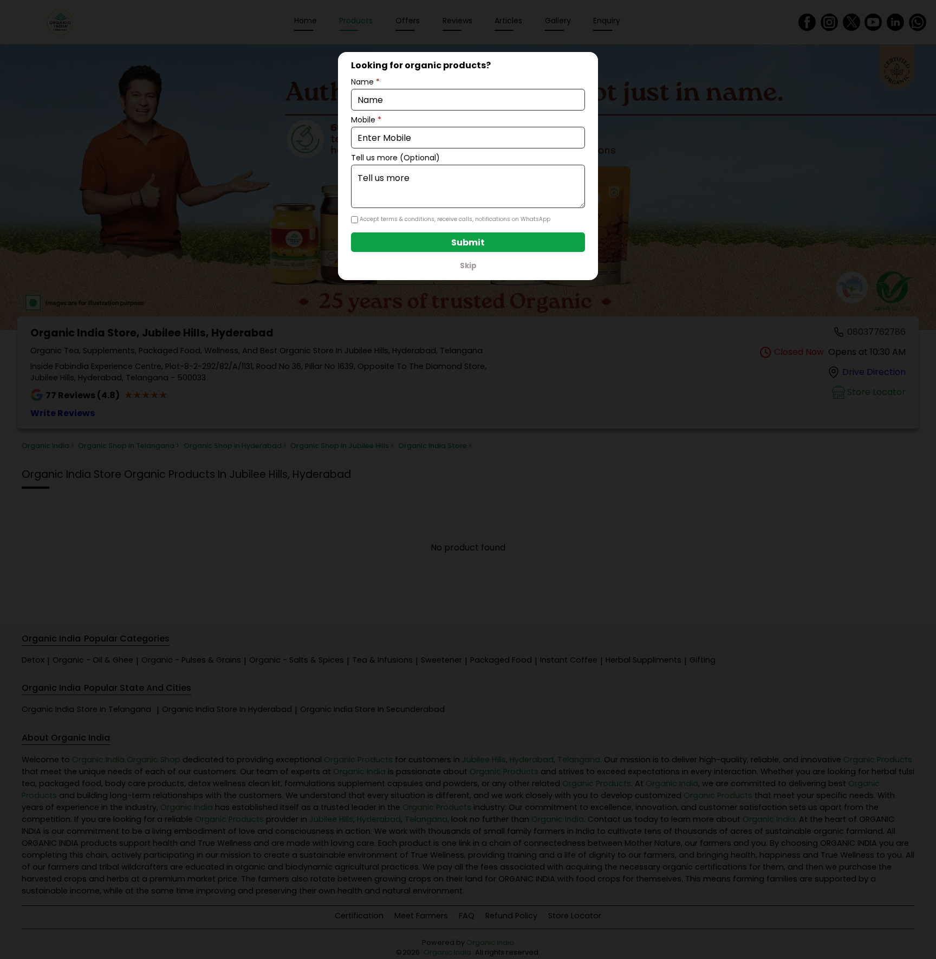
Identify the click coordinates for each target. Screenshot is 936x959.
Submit (468, 242)
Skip (468, 266)
